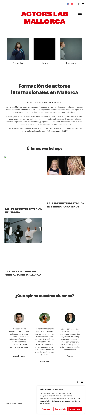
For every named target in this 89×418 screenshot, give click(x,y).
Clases (44, 63)
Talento (18, 63)
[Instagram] (78, 3)
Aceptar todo (75, 409)
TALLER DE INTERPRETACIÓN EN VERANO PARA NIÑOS (66, 205)
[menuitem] (68, 3)
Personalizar (46, 409)
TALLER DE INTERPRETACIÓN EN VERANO (23, 211)
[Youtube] (83, 3)
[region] (61, 400)
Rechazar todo (60, 409)
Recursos (71, 63)
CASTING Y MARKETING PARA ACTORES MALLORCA (22, 273)
